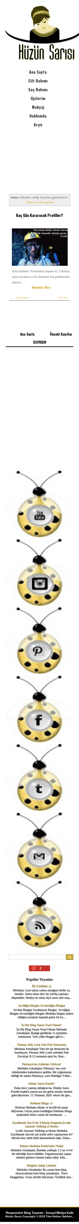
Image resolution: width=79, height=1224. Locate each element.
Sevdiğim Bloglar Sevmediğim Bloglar (41, 1005)
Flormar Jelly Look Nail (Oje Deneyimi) (41, 1044)
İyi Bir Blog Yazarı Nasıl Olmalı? (41, 1025)
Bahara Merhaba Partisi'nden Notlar (41, 1145)
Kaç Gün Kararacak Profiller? (39, 215)
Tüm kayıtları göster (40, 202)
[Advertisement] (39, 157)
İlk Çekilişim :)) (41, 986)
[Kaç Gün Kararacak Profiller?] (40, 265)
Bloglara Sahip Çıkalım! (41, 1165)
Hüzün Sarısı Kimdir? (41, 1083)
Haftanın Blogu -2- (41, 1103)
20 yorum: (62, 297)
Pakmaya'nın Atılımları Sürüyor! (41, 1064)
